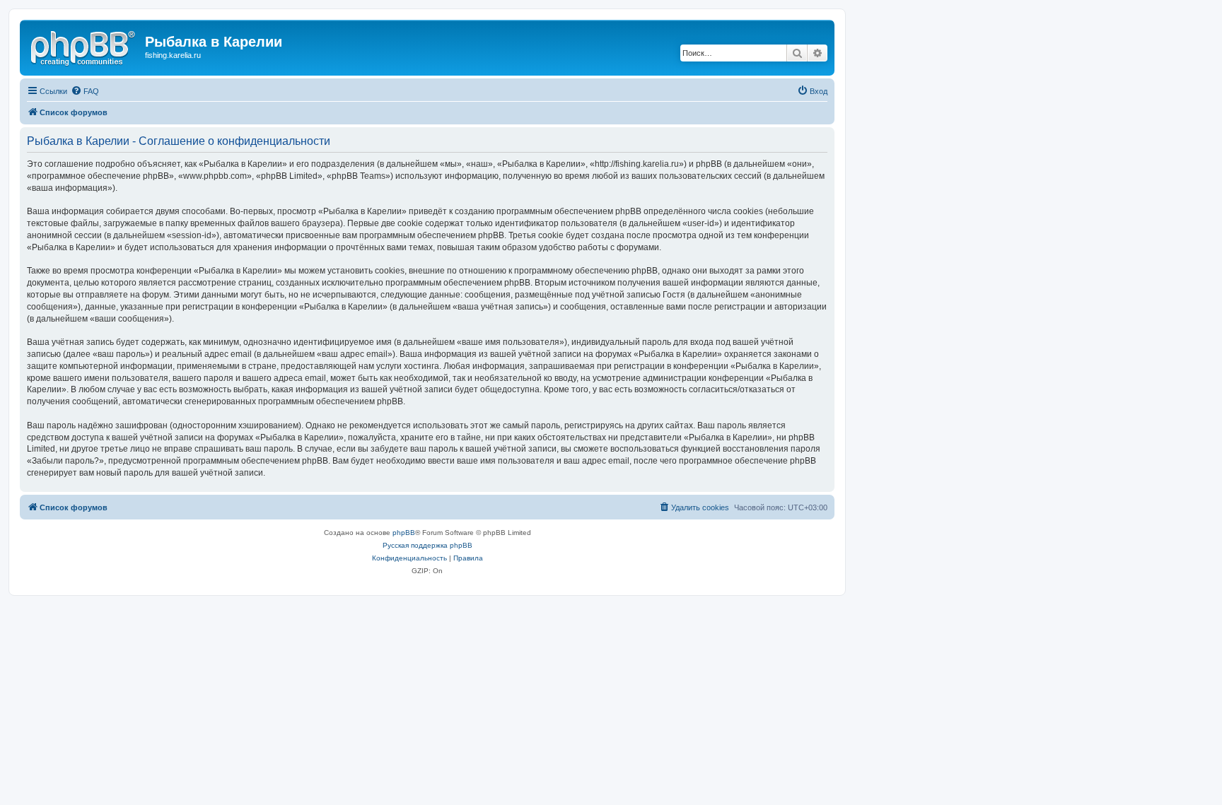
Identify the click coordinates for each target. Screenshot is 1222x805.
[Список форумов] (84, 46)
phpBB (403, 532)
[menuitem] (85, 91)
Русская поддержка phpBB (427, 545)
